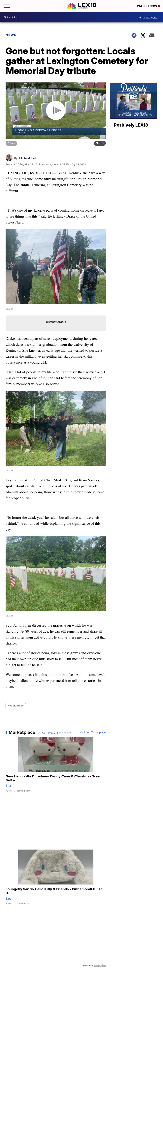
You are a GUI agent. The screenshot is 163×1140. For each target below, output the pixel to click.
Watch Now (147, 6)
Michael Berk (28, 158)
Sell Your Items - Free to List (54, 733)
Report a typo (16, 705)
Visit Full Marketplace (93, 732)
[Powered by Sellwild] (100, 965)
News (11, 35)
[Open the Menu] (6, 6)
